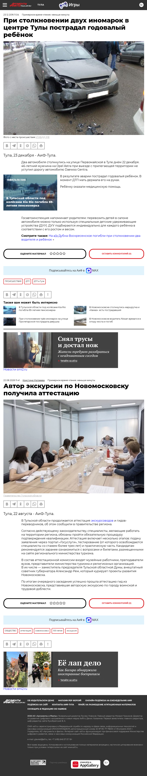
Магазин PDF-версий (69, 700)
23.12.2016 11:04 (11, 14)
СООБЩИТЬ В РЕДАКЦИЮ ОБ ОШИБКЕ (47, 709)
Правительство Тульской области (22, 495)
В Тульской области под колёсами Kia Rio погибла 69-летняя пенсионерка (42, 308)
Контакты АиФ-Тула (63, 704)
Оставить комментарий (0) (116, 254)
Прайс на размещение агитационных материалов (107, 704)
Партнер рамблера (58, 762)
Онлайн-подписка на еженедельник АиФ (108, 700)
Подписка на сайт (37, 704)
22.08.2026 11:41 (11, 380)
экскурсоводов (102, 520)
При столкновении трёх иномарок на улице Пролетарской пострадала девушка (43, 320)
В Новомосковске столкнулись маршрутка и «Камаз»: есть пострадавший (114, 308)
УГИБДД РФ (42, 137)
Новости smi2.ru (15, 369)
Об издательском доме (40, 700)
